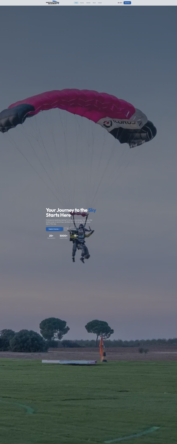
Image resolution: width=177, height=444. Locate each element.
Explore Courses (54, 229)
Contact (100, 2)
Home (76, 2)
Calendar (88, 2)
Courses (82, 2)
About (94, 2)
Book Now (127, 2)
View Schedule (71, 229)
